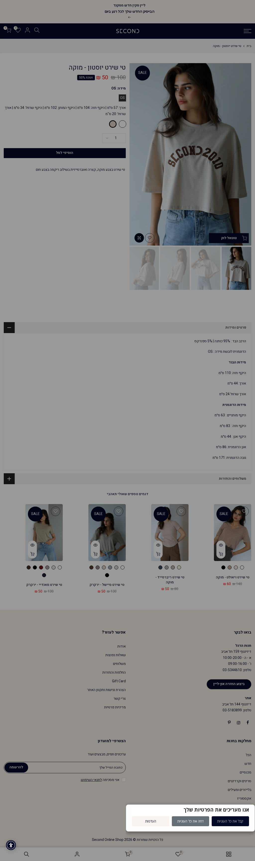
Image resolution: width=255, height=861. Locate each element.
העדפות (150, 821)
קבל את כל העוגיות (230, 821)
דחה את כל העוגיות (190, 821)
